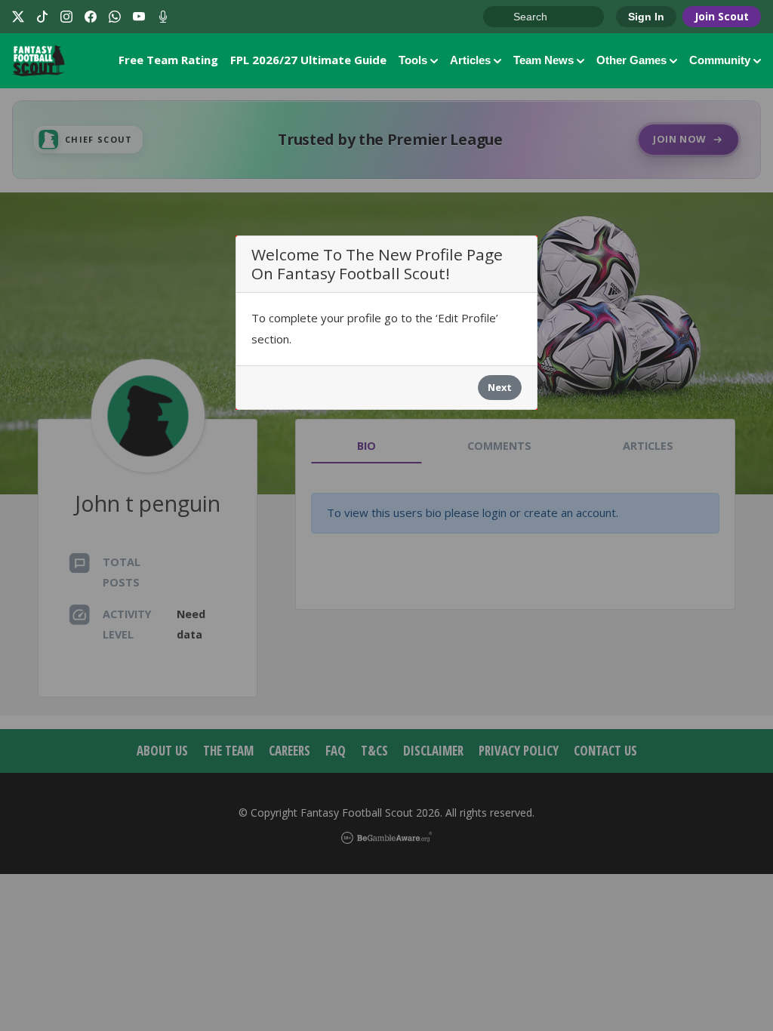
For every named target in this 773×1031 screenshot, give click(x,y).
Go (502, 17)
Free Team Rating (168, 59)
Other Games (631, 60)
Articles (470, 60)
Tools (413, 60)
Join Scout (721, 16)
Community (719, 60)
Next (500, 387)
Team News (543, 60)
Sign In (646, 17)
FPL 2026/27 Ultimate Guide (308, 59)
